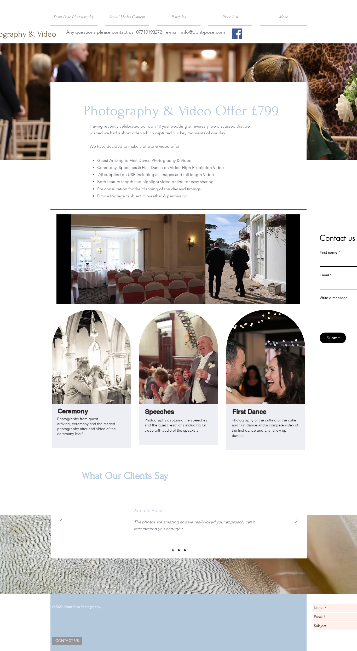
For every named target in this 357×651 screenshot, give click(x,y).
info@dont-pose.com (203, 32)
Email (325, 275)
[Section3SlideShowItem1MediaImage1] (173, 550)
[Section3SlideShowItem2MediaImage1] (179, 550)
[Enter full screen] (293, 297)
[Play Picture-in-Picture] (284, 297)
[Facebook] (237, 33)
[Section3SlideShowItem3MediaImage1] (185, 550)
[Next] (296, 521)
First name (330, 252)
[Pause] (63, 297)
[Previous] (61, 521)
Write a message (334, 298)
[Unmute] (72, 297)
